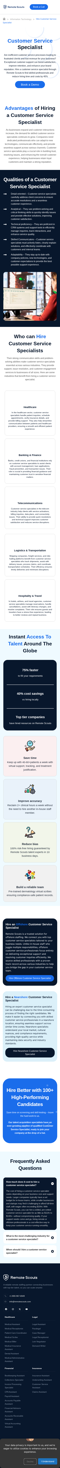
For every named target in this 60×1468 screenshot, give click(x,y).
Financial (9, 1368)
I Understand (47, 1461)
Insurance (37, 1368)
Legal (35, 1317)
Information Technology (21, 19)
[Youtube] (26, 1309)
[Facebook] (6, 1309)
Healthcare (10, 1317)
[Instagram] (13, 1309)
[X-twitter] (19, 1309)
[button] (30, 1462)
